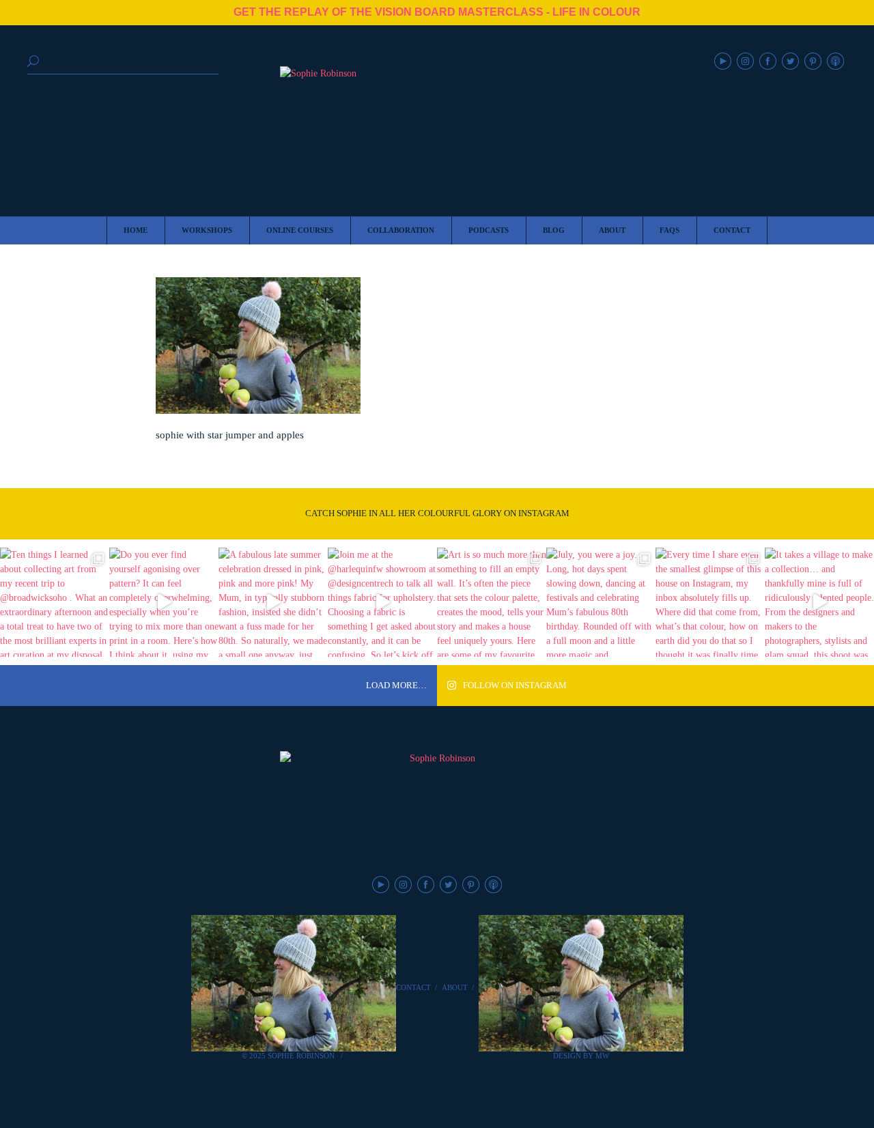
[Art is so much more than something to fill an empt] (491, 602)
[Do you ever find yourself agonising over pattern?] (163, 602)
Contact (413, 987)
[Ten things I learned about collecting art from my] (54, 602)
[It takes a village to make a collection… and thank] (819, 602)
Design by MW (581, 1056)
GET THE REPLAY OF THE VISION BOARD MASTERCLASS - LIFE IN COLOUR (437, 12)
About (455, 987)
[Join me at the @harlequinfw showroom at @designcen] (382, 602)
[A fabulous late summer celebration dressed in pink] (273, 602)
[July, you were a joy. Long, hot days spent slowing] (601, 602)
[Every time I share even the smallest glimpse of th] (710, 602)
